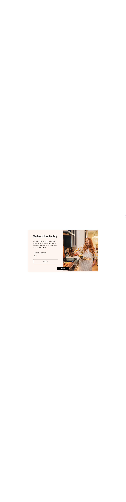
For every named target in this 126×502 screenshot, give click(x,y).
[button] (63, 268)
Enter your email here (40, 252)
